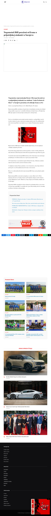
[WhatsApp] (5, 100)
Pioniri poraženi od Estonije (10, 296)
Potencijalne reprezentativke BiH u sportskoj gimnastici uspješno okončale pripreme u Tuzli (34, 335)
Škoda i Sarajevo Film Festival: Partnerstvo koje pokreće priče (17, 436)
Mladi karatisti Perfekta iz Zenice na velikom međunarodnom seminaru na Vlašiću (34, 315)
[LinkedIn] (5, 92)
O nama (5, 493)
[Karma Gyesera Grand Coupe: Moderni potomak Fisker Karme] (25, 393)
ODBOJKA (6, 479)
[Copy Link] (13, 40)
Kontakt (5, 497)
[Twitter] (5, 80)
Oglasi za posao (6, 451)
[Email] (5, 86)
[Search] (44, 2)
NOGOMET (6, 469)
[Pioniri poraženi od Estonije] (15, 287)
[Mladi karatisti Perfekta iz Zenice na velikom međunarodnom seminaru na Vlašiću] (36, 305)
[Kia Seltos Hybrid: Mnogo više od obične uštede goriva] (25, 363)
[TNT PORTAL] (25, 2)
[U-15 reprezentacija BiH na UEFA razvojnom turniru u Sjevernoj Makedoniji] (15, 325)
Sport (27, 312)
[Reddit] (5, 94)
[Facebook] (5, 77)
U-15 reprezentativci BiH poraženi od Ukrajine (34, 296)
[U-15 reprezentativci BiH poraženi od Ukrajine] (36, 287)
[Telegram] (5, 97)
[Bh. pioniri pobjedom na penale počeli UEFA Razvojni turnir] (15, 305)
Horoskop (5, 457)
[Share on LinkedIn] (15, 40)
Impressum (6, 495)
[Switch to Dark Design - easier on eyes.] (46, 2)
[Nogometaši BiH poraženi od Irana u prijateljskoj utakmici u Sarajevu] (25, 57)
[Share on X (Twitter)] (11, 40)
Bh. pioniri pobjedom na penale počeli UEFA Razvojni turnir (13, 315)
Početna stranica (7, 26)
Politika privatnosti (7, 505)
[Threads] (5, 103)
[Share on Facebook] (9, 40)
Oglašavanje (6, 501)
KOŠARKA (6, 473)
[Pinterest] (5, 83)
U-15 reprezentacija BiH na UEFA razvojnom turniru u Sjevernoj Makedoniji (14, 335)
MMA (5, 485)
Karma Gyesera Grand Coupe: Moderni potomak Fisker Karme (17, 406)
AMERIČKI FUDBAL (8, 481)
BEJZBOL (5, 483)
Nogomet (6, 29)
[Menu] (5, 2)
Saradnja (5, 499)
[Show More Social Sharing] (17, 40)
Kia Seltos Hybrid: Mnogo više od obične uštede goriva (16, 376)
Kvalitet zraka (6, 459)
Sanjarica (5, 455)
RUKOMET (6, 475)
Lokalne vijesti (6, 449)
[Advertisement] (25, 15)
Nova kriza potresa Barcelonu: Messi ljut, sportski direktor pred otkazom (28, 203)
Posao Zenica (6, 461)
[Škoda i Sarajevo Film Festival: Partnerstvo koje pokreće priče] (25, 423)
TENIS (5, 471)
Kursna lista (6, 453)
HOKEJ (5, 477)
